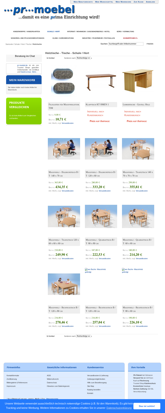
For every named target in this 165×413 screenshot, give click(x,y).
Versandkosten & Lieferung (97, 375)
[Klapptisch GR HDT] (98, 78)
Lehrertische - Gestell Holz (136, 104)
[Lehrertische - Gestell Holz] (135, 78)
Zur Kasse (138, 2)
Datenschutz (52, 383)
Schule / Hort (19, 44)
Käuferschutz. (26, 72)
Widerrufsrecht (52, 379)
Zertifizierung (12, 379)
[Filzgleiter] (61, 78)
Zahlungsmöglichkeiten (96, 379)
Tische (28, 44)
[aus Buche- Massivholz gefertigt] (98, 214)
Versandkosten (67, 123)
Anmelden (150, 2)
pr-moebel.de (22, 65)
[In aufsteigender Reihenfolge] (91, 58)
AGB (49, 375)
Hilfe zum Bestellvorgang (97, 383)
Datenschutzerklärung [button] (119, 408)
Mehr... (34, 72)
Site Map (90, 386)
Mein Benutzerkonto (83, 2)
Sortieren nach (70, 58)
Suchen (104, 44)
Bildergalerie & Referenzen (17, 383)
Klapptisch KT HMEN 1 (97, 104)
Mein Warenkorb (123, 2)
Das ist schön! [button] (147, 406)
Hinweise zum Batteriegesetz (58, 386)
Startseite (9, 44)
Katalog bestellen (93, 390)
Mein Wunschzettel (104, 2)
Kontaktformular (13, 375)
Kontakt (90, 393)
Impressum (11, 386)
